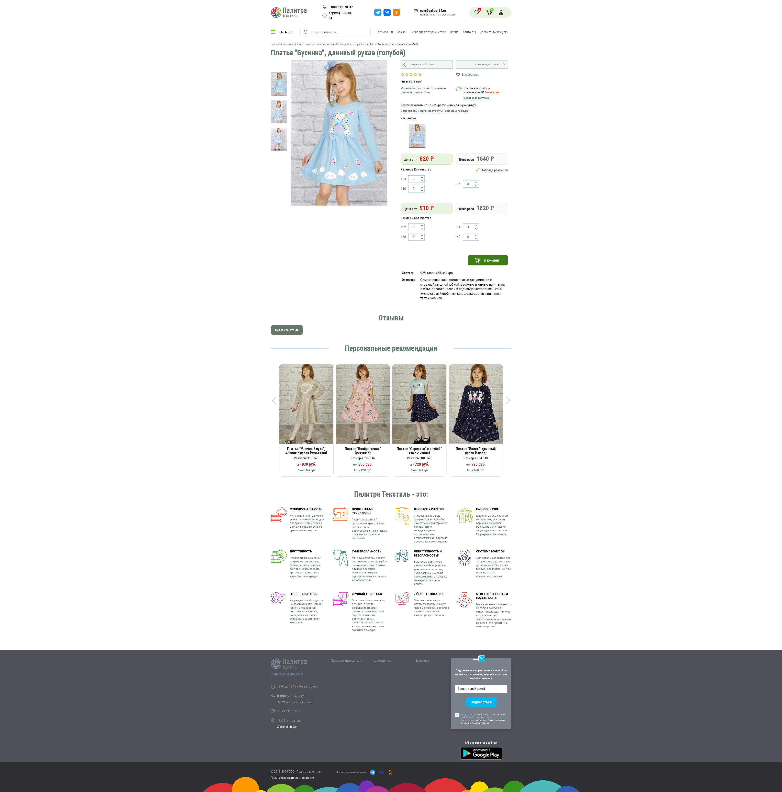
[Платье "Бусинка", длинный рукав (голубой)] (417, 136)
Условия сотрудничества (429, 32)
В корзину (492, 260)
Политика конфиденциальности (292, 777)
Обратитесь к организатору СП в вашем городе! (435, 110)
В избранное (470, 74)
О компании (385, 32)
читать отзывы (411, 81)
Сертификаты (382, 660)
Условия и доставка (477, 98)
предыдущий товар (422, 64)
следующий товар (487, 64)
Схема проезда (287, 726)
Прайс (454, 32)
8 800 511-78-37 (340, 7)
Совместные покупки (494, 32)
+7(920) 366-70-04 (340, 15)
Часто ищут (423, 660)
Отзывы (402, 32)
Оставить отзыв (287, 330)
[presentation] (274, 400)
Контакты (469, 32)
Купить (309, 405)
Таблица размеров (494, 170)
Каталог (286, 32)
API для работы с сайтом (481, 742)
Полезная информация (346, 660)
